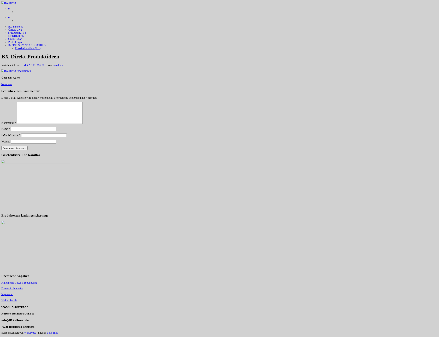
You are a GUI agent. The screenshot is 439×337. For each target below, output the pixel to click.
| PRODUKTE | (17, 32)
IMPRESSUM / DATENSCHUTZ (27, 45)
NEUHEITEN (16, 35)
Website (5, 141)
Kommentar (8, 122)
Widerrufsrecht (9, 300)
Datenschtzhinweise (12, 288)
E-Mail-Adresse (11, 135)
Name (5, 128)
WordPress (30, 332)
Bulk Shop (52, 332)
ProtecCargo (15, 42)
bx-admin (58, 65)
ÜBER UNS (15, 29)
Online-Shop (15, 38)
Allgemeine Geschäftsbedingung (19, 282)
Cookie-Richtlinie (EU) (27, 48)
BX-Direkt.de (15, 26)
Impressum (7, 294)
